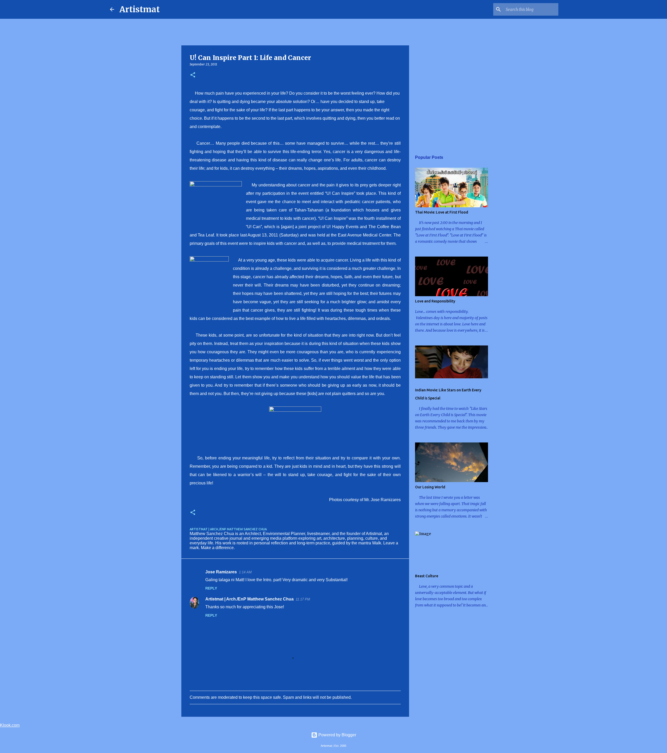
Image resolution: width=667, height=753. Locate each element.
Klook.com (10, 725)
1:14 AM (245, 572)
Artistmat (139, 9)
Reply (211, 588)
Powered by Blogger (336, 735)
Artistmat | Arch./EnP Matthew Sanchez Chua (249, 599)
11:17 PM (303, 599)
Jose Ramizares (221, 572)
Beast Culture (426, 576)
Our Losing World (430, 487)
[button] (193, 75)
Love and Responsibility (435, 301)
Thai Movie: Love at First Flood (441, 212)
